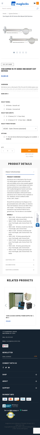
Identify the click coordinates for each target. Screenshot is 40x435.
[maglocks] (20, 3)
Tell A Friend (29, 156)
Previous (6, 304)
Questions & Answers (12, 269)
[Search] (35, 8)
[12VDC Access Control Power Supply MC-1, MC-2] (20, 302)
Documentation (10, 265)
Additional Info (10, 260)
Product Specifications (13, 172)
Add (29, 150)
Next (34, 304)
